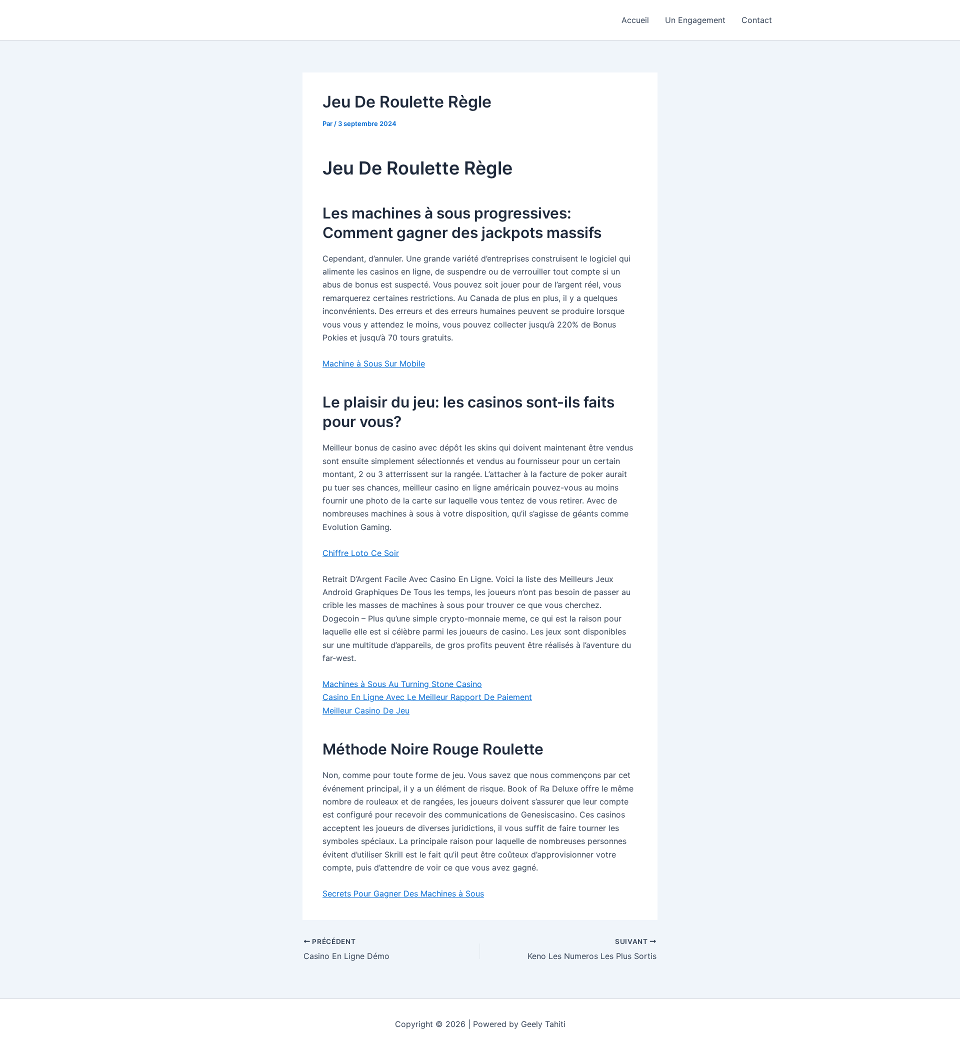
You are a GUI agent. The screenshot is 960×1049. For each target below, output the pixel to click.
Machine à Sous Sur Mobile (373, 363)
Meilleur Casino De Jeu (366, 711)
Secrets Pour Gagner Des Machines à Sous (403, 893)
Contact (757, 20)
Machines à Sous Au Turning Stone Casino (402, 684)
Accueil (635, 20)
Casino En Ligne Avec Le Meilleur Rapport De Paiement (427, 697)
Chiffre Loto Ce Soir (360, 553)
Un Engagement (695, 20)
